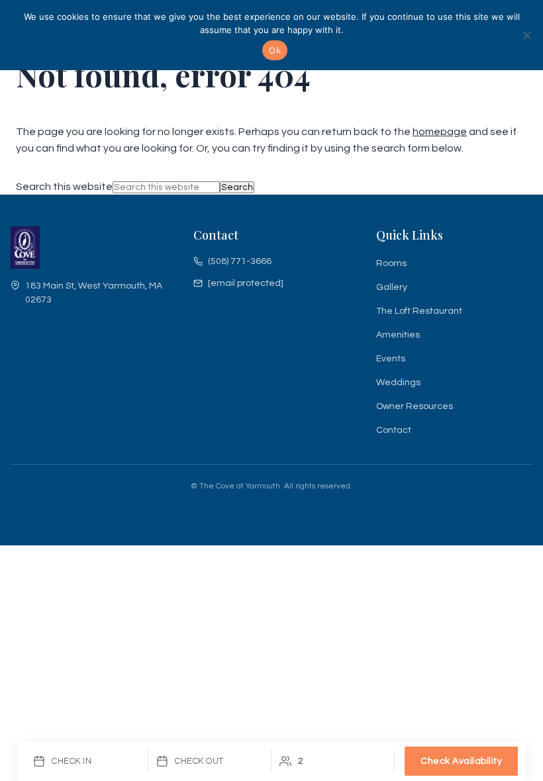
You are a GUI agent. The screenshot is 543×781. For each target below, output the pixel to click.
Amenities (398, 335)
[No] (526, 35)
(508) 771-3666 (240, 261)
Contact (393, 430)
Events (390, 358)
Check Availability (461, 761)
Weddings (398, 382)
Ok (275, 50)
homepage (440, 131)
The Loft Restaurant (419, 311)
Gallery (391, 287)
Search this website (64, 186)
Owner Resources (414, 406)
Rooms (391, 263)
